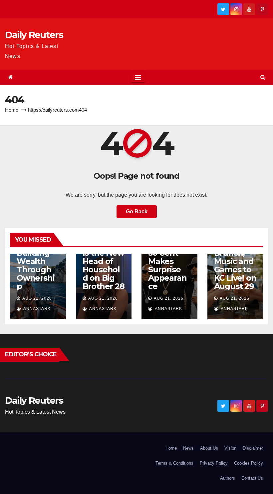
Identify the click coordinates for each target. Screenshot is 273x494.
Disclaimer (253, 448)
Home (11, 110)
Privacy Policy (214, 463)
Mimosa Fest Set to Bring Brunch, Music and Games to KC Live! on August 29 (235, 257)
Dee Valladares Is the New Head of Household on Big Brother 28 (104, 261)
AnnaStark (36, 308)
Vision (230, 448)
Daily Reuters (34, 34)
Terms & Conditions (174, 463)
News (188, 448)
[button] (262, 77)
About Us (209, 448)
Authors (227, 478)
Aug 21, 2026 (37, 298)
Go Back (136, 211)
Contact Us (252, 478)
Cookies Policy (248, 463)
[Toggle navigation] (138, 77)
